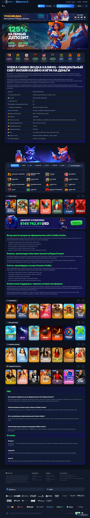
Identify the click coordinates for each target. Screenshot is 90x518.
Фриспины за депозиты (37, 479)
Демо (13, 210)
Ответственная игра (50, 476)
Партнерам (48, 480)
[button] (41, 50)
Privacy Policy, (80, 478)
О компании (34, 475)
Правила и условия (50, 475)
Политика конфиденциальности (50, 479)
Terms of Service (63, 479)
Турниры (34, 478)
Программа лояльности (37, 476)
